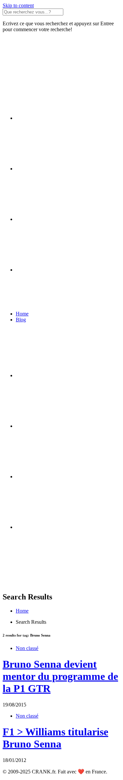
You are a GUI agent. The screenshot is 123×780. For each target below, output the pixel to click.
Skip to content (18, 5)
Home (22, 313)
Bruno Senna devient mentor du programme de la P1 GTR (60, 676)
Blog (21, 319)
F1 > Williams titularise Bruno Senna (55, 738)
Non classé (27, 648)
